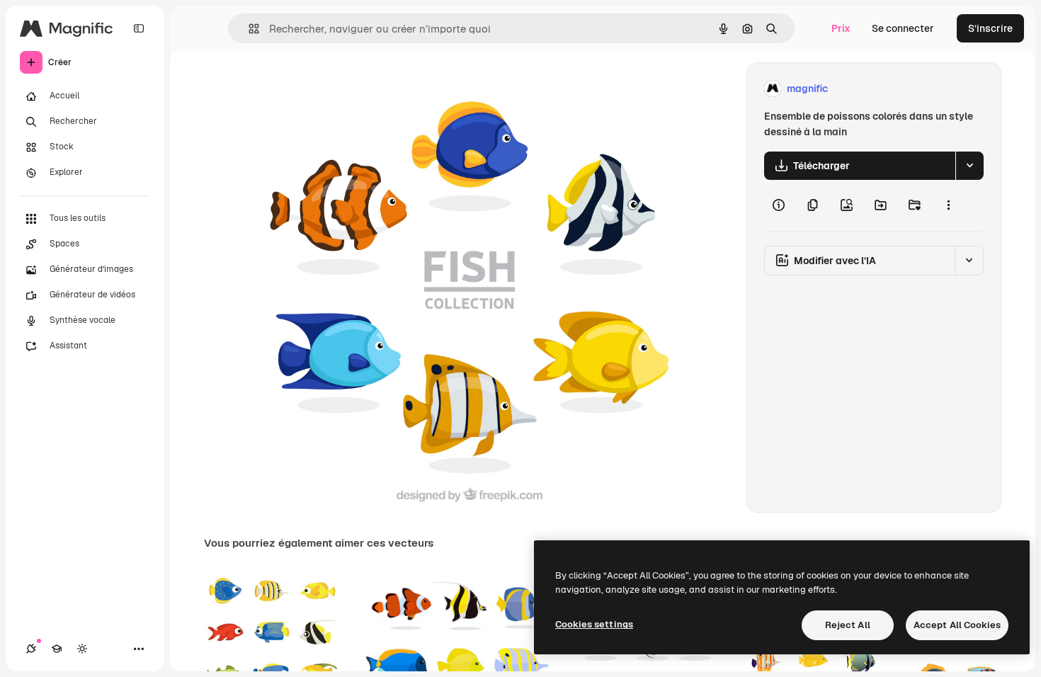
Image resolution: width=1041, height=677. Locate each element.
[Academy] (56, 648)
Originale (337, 89)
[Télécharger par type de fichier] (969, 166)
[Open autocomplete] (248, 28)
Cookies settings (594, 624)
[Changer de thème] (82, 648)
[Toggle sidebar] (138, 28)
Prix (841, 28)
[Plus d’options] (948, 205)
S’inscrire (990, 28)
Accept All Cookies (957, 625)
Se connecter (903, 28)
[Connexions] (31, 648)
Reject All (847, 625)
